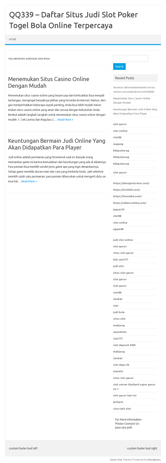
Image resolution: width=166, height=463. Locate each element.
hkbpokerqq (121, 150)
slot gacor (120, 124)
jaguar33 (119, 209)
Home (12, 39)
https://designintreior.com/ (131, 183)
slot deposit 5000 (124, 345)
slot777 (118, 338)
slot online (120, 130)
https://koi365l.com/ (126, 189)
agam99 (118, 229)
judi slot (118, 266)
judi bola (119, 312)
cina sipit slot (122, 408)
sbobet (117, 358)
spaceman (120, 331)
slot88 (117, 137)
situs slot (119, 318)
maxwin (118, 371)
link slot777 (120, 259)
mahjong (119, 325)
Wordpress (154, 459)
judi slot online (123, 239)
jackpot (118, 401)
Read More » (65, 119)
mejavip (118, 144)
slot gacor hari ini (124, 395)
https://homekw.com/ (127, 196)
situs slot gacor (123, 252)
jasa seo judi (123, 427)
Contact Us (131, 423)
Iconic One (116, 459)
